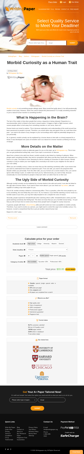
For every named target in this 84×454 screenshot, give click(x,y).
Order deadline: (18, 250)
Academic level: (18, 244)
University (46, 243)
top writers (64, 185)
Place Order (52, 2)
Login (64, 2)
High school (31, 243)
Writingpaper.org (61, 150)
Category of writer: (17, 262)
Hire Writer (75, 2)
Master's (54, 243)
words (62, 256)
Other (21, 73)
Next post (73, 218)
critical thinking (30, 205)
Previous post (12, 218)
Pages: (21, 256)
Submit (72, 43)
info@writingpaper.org (51, 429)
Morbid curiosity (12, 108)
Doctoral (61, 243)
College (39, 243)
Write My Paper (10, 427)
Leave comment (42, 227)
